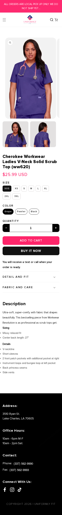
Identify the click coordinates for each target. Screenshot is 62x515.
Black (34, 211)
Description (14, 303)
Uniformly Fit (45, 504)
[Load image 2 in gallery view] (43, 134)
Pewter (21, 211)
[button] (4, 20)
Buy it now (31, 250)
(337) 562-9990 (23, 463)
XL (45, 188)
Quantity (11, 221)
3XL (16, 196)
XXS (6, 188)
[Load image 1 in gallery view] (15, 134)
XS (16, 188)
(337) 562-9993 (19, 470)
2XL (6, 196)
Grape (8, 211)
